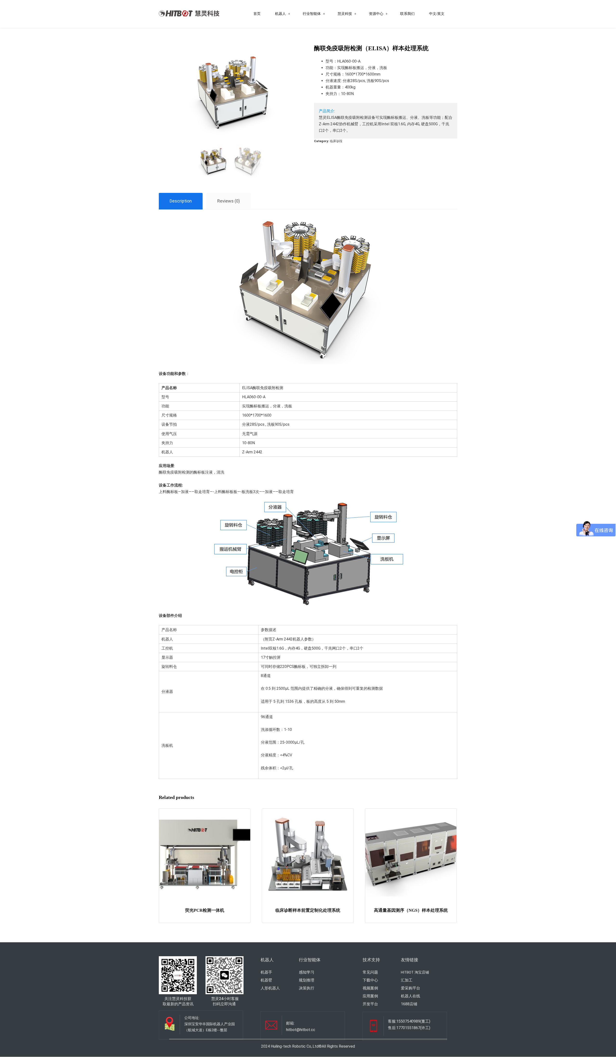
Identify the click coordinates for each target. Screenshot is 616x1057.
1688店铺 (409, 1004)
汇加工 (406, 980)
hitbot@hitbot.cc (300, 1029)
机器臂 (266, 980)
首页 (257, 14)
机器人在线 (410, 996)
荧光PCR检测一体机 (204, 910)
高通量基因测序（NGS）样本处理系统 (411, 910)
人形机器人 (270, 988)
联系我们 (407, 14)
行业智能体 (312, 14)
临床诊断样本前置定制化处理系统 (307, 910)
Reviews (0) (228, 200)
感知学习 (306, 972)
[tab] (181, 201)
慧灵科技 (345, 14)
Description (181, 200)
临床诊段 (336, 141)
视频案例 (370, 988)
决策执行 (306, 988)
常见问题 (370, 972)
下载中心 (370, 980)
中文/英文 (436, 14)
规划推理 (306, 980)
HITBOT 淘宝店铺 (415, 972)
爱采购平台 (410, 988)
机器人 (280, 14)
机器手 (266, 972)
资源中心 (376, 14)
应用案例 (370, 996)
